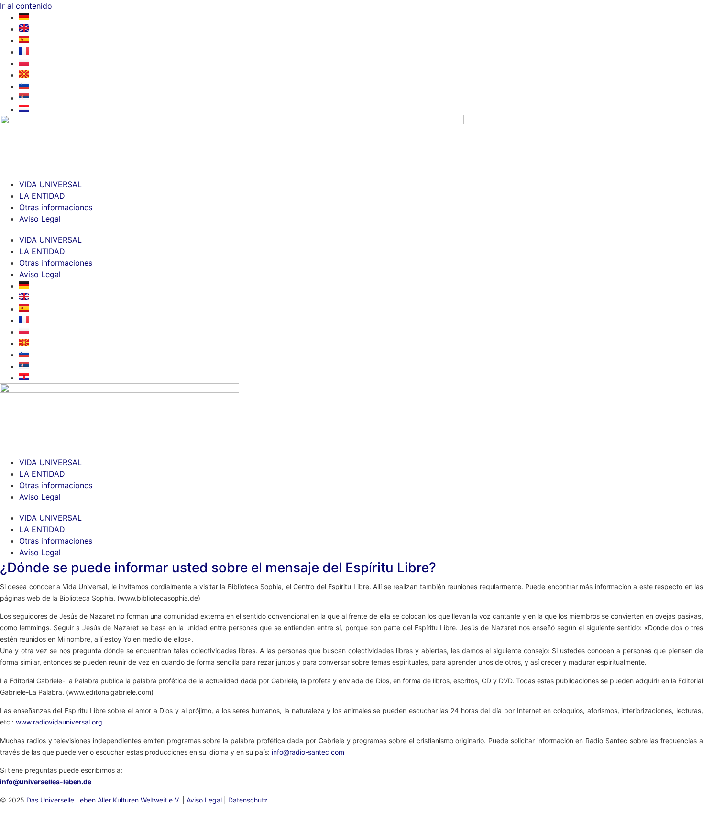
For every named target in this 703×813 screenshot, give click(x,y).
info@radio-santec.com (308, 752)
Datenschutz (248, 800)
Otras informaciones (55, 207)
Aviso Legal (40, 218)
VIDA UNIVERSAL (50, 184)
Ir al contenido (26, 6)
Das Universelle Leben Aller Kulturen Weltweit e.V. (103, 800)
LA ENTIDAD (42, 195)
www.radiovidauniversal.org (59, 722)
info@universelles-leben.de (45, 782)
